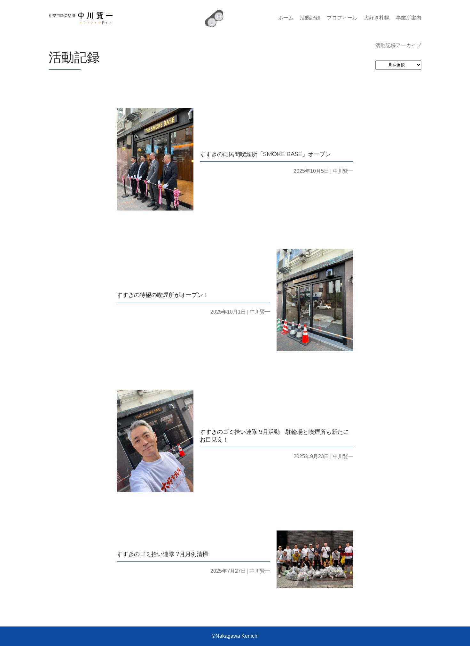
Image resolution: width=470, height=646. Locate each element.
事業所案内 (408, 17)
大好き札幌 (376, 17)
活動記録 (310, 17)
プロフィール (342, 17)
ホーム (286, 17)
